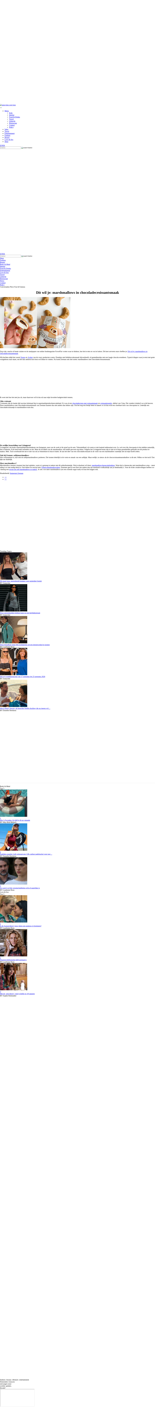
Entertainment (10, 133)
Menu (7, 111)
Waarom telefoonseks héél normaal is (13, 960)
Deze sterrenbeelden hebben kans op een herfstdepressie (20, 613)
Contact (12, 125)
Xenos (23, 357)
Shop (6, 142)
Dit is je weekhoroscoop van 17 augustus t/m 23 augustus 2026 (22, 677)
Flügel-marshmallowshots (51, 467)
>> (6, 479)
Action (30, 357)
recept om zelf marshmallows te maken (23, 469)
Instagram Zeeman (16, 473)
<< (6, 477)
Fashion (7, 135)
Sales (6, 129)
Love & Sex (9, 140)
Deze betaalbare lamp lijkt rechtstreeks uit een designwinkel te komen (25, 645)
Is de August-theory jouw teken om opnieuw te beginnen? (20, 926)
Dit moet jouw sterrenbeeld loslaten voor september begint (21, 581)
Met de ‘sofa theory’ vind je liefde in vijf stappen (17, 994)
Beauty (7, 137)
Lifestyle (12, 121)
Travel (11, 119)
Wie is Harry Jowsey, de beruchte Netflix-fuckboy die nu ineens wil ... (25, 708)
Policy (11, 127)
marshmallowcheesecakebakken (103, 465)
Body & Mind (5, 264)
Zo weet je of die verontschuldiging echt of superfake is (20, 888)
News (2, 281)
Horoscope (13, 123)
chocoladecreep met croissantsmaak (85, 403)
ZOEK (2, 145)
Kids (10, 113)
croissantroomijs (106, 403)
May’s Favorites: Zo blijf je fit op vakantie (15, 820)
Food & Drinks (14, 117)
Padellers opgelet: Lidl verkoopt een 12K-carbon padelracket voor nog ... (26, 854)
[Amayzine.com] (8, 105)
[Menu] (1, 107)
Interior (11, 115)
